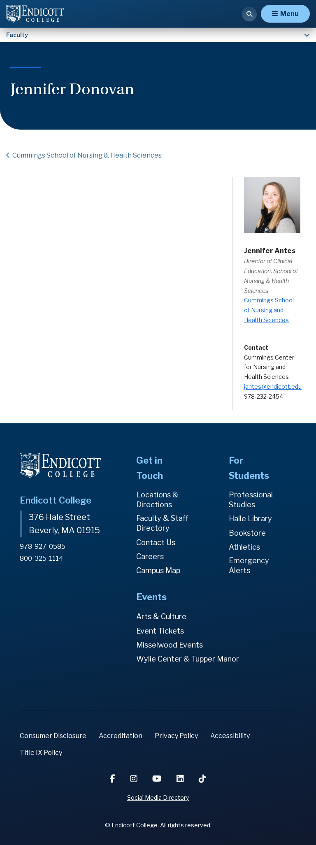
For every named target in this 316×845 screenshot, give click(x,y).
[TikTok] (202, 779)
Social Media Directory (158, 797)
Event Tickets (160, 631)
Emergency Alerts (249, 565)
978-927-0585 (42, 546)
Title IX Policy (41, 753)
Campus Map (158, 570)
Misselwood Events (169, 645)
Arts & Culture (161, 616)
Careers (150, 556)
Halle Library (250, 518)
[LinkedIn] (181, 779)
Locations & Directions (157, 499)
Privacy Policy (176, 736)
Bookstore (247, 533)
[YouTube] (157, 779)
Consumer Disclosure (53, 736)
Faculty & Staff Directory (162, 523)
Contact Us (155, 542)
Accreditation (120, 736)
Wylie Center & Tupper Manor (187, 659)
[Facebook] (113, 779)
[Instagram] (134, 779)
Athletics (244, 547)
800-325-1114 (41, 558)
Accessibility (230, 736)
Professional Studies (251, 499)
